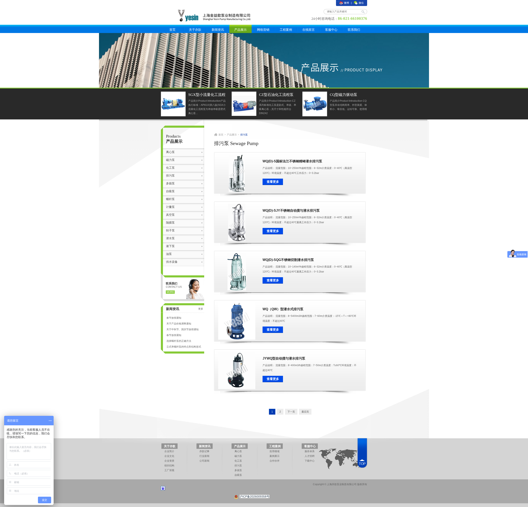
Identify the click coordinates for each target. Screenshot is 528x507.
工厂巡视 (169, 470)
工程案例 (286, 29)
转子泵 (170, 230)
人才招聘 (310, 456)
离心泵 (170, 152)
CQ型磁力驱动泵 (343, 95)
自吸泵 (170, 191)
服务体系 (310, 451)
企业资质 (169, 460)
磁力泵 (170, 160)
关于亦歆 (195, 29)
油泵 (169, 254)
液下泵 (170, 246)
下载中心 (310, 460)
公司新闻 (204, 460)
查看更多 (273, 181)
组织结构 (169, 465)
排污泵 (170, 175)
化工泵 (170, 167)
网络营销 (263, 29)
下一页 (291, 411)
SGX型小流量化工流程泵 (206, 95)
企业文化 (169, 456)
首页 (172, 29)
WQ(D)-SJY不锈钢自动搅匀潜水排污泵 (291, 210)
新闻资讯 (218, 29)
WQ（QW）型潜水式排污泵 (283, 309)
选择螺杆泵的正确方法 (178, 341)
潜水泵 (170, 238)
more (170, 292)
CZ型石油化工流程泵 (276, 95)
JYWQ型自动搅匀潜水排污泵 (284, 358)
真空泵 (170, 214)
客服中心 (331, 29)
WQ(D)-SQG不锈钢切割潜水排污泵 (288, 260)
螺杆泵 (170, 199)
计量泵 (170, 207)
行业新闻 (204, 456)
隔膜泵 (170, 222)
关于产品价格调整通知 (178, 323)
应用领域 (274, 451)
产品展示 (240, 29)
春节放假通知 (173, 317)
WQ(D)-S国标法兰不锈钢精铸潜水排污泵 (292, 161)
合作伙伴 (274, 460)
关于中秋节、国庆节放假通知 (182, 329)
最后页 (305, 411)
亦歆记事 (204, 451)
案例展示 (274, 456)
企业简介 (169, 451)
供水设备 (172, 261)
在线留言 (308, 29)
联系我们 (354, 29)
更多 (200, 308)
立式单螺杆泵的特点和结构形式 (183, 346)
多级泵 (170, 183)
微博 (346, 2)
